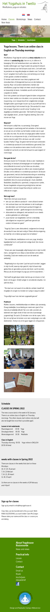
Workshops (21, 19)
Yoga (13, 40)
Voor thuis (5, 22)
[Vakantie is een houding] (20, 347)
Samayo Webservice (33, 608)
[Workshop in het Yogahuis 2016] (20, 370)
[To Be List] (20, 394)
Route (18, 574)
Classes (11, 19)
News (30, 19)
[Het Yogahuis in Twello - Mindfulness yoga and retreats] (24, 7)
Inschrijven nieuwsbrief (21, 578)
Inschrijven (31, 40)
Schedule (21, 40)
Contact (37, 19)
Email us (19, 570)
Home (4, 19)
